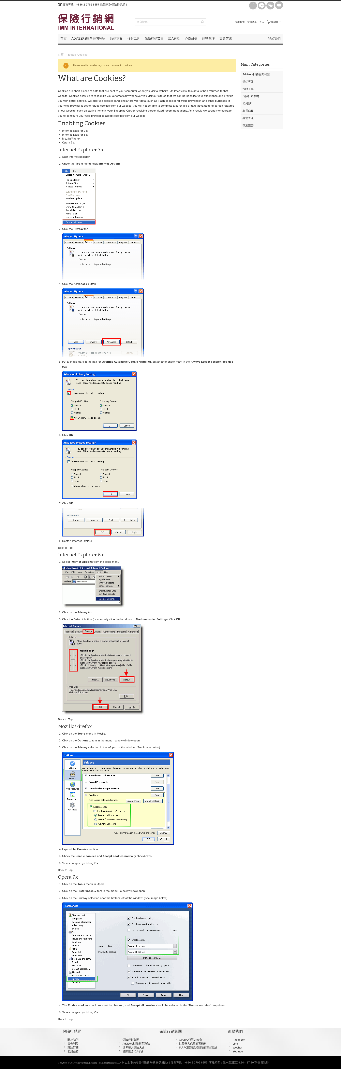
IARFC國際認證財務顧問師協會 (198, 1047)
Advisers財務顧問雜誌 (136, 1043)
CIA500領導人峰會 (190, 1039)
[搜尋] (202, 22)
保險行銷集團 (131, 1039)
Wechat (237, 1047)
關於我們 (73, 1039)
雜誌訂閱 (73, 1047)
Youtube (238, 1051)
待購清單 (252, 21)
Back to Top (65, 547)
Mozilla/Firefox (71, 138)
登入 (261, 21)
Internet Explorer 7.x (75, 130)
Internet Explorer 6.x (75, 134)
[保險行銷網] (86, 22)
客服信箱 (73, 1051)
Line (235, 1043)
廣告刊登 (73, 1043)
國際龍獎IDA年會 (133, 1051)
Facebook (239, 1039)
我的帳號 (240, 21)
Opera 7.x (68, 142)
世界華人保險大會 (134, 1047)
